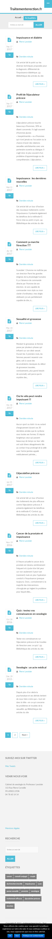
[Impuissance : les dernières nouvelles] (9, 180)
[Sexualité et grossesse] (9, 321)
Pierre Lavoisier (25, 42)
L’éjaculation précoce (28, 473)
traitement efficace (14, 899)
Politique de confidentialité (33, 936)
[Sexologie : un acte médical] (9, 670)
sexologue (35, 891)
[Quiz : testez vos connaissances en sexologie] (9, 613)
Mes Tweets (10, 766)
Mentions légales (12, 828)
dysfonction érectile (14, 884)
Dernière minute (26, 57)
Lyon (40, 884)
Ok (10, 936)
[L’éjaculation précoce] (9, 475)
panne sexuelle (12, 891)
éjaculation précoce (32, 899)
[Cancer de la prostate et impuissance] (9, 536)
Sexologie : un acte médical (31, 667)
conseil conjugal (21, 876)
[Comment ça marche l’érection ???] (9, 244)
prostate (24, 891)
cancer (9, 876)
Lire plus (39, 84)
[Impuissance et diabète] (9, 40)
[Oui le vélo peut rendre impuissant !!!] (9, 398)
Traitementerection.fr (26, 9)
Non (17, 936)
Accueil (18, 18)
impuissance (30, 884)
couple (32, 876)
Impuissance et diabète (29, 38)
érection (10, 906)
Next (24, 735)
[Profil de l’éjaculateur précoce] (9, 97)
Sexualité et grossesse (28, 319)
